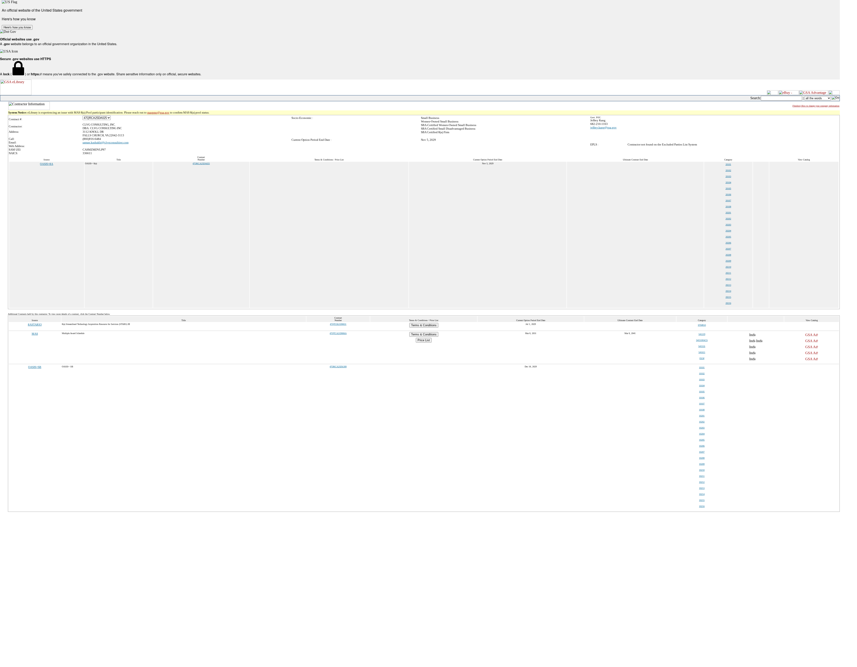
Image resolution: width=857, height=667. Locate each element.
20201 (728, 212)
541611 (702, 352)
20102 (728, 170)
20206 (728, 243)
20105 (728, 188)
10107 (702, 403)
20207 (728, 249)
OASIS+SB (34, 367)
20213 (728, 285)
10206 (702, 446)
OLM (701, 358)
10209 (702, 464)
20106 (728, 194)
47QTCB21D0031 (338, 324)
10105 (702, 391)
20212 (728, 279)
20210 (728, 267)
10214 (702, 494)
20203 (728, 224)
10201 (702, 416)
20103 (728, 176)
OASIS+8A (46, 164)
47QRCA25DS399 (338, 366)
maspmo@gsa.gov (158, 112)
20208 (728, 255)
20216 (728, 303)
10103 (702, 379)
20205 (728, 237)
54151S (701, 346)
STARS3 (702, 325)
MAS (35, 333)
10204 (702, 434)
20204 (728, 230)
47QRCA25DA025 (201, 163)
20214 (728, 291)
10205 (702, 440)
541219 (702, 334)
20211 (728, 273)
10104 (702, 385)
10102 (702, 373)
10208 (702, 458)
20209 (728, 261)
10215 (702, 500)
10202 (702, 422)
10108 (702, 409)
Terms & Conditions (424, 325)
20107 (728, 200)
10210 (702, 470)
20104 (728, 182)
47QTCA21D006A (338, 333)
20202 (728, 218)
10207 (702, 452)
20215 (728, 297)
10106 (702, 397)
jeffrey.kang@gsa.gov (603, 127)
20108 (728, 206)
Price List (424, 340)
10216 (702, 506)
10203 (702, 428)
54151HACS (702, 340)
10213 (702, 488)
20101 (728, 164)
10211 (702, 476)
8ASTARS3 (35, 324)
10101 (702, 367)
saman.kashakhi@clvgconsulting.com (106, 142)
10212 (702, 482)
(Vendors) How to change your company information (815, 106)
